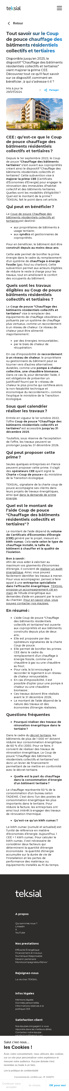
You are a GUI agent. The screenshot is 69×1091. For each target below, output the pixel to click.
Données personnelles (27, 1002)
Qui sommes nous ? (26, 923)
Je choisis (34, 1085)
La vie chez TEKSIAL (26, 979)
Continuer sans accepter (11, 1085)
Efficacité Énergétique (27, 949)
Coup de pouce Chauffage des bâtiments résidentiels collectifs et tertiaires (30, 217)
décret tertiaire (40, 735)
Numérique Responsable (28, 955)
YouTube (20, 932)
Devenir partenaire (25, 959)
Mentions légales (24, 999)
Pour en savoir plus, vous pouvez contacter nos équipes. (32, 601)
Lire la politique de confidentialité (21, 1070)
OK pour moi (57, 1085)
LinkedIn (20, 926)
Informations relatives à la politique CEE (29, 1007)
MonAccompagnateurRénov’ (31, 962)
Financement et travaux (28, 952)
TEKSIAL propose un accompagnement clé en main (34, 589)
